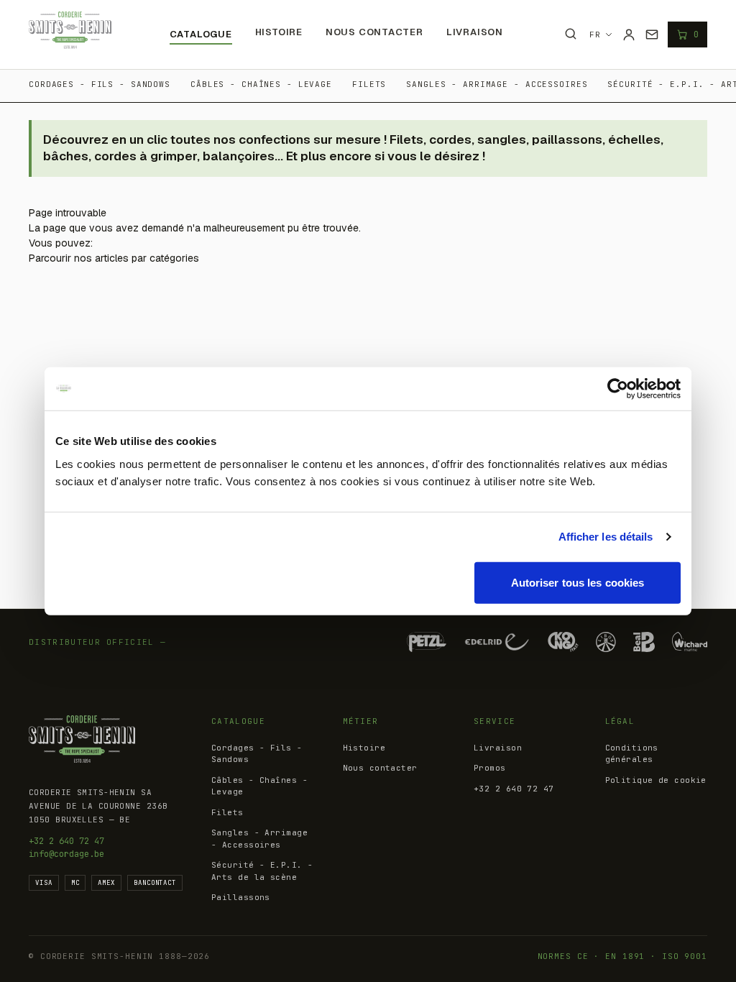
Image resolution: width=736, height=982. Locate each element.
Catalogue (201, 34)
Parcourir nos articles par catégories (114, 258)
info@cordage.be (66, 854)
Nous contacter (374, 32)
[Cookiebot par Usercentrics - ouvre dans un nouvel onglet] (618, 389)
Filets (369, 84)
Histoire (279, 32)
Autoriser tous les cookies (578, 582)
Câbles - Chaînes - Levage (261, 84)
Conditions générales (631, 754)
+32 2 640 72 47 (66, 841)
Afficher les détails (605, 537)
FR (595, 34)
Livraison (474, 32)
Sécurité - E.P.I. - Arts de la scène (262, 871)
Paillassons (240, 897)
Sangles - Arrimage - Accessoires (496, 84)
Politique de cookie (656, 780)
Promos (490, 768)
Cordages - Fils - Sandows (99, 84)
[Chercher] (571, 34)
